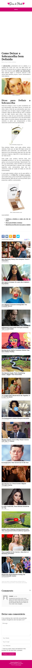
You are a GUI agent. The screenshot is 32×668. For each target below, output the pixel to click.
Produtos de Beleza (12, 62)
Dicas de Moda (14, 662)
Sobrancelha (24, 582)
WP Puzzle (18, 665)
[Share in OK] (10, 236)
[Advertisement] (16, 32)
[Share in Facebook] (3, 236)
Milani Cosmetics (25, 175)
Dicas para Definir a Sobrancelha (14, 582)
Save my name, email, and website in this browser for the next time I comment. (14, 649)
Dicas (6, 62)
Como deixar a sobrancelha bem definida (13, 581)
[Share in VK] (6, 236)
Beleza (3, 62)
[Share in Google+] (14, 236)
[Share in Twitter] (18, 236)
